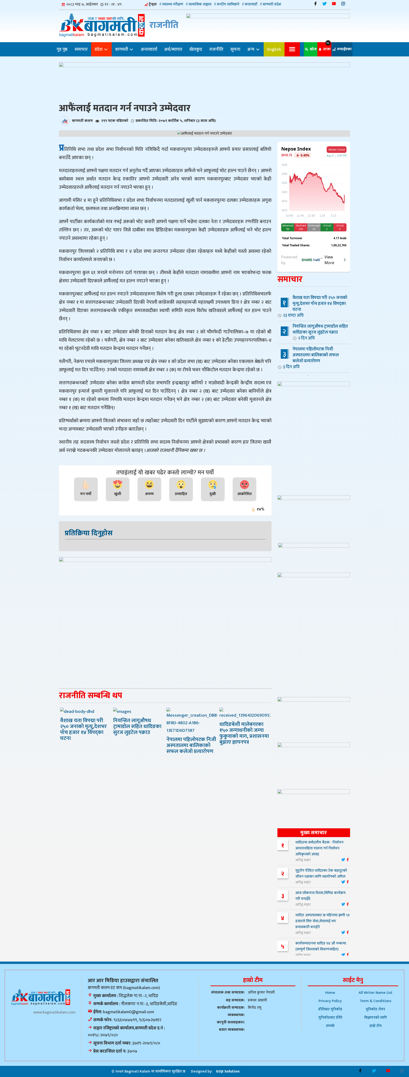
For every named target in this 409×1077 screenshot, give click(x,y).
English (274, 49)
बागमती (122, 49)
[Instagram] (343, 3)
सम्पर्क (330, 1026)
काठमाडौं (251, 4)
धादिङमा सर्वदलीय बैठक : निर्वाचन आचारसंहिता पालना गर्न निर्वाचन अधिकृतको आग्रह (319, 848)
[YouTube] (334, 3)
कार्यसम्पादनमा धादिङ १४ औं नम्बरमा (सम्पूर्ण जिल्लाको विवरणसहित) (320, 946)
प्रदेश (99, 49)
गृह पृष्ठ (62, 49)
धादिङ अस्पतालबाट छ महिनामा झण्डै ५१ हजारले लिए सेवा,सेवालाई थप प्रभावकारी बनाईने (322, 921)
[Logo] (40, 997)
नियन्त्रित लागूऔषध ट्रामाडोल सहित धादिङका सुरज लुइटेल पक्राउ (320, 332)
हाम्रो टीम (375, 1026)
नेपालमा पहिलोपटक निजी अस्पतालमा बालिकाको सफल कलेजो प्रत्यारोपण (311, 358)
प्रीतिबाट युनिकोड (330, 1009)
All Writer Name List (375, 993)
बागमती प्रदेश (272, 4)
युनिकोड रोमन (375, 1009)
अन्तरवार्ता (149, 49)
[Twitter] (324, 3)
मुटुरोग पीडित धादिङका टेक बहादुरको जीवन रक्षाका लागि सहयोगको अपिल (321, 873)
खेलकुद (195, 49)
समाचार (81, 49)
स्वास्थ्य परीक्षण (172, 4)
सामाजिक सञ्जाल (200, 4)
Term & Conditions (375, 1001)
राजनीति (216, 49)
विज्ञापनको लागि (375, 1017)
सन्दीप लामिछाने (228, 4)
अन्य (251, 49)
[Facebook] (315, 3)
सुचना (235, 49)
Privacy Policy (330, 1001)
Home (330, 993)
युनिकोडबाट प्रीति (330, 1017)
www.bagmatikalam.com (54, 1012)
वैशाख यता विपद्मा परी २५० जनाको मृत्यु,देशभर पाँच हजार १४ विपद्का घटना (315, 306)
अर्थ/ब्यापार (173, 49)
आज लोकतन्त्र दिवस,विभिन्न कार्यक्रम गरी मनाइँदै (320, 896)
